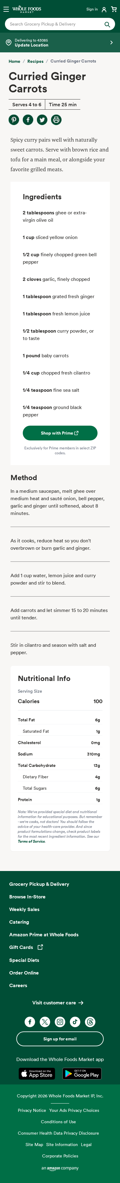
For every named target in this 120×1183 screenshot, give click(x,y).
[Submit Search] (107, 24)
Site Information (62, 1144)
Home (14, 61)
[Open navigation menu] (6, 9)
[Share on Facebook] (28, 120)
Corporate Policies (60, 1156)
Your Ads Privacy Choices (74, 1110)
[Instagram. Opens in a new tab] (60, 1022)
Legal (86, 1144)
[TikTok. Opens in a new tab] (75, 1022)
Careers (18, 985)
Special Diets (24, 960)
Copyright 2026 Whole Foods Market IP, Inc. (60, 1096)
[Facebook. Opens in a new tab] (30, 1022)
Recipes (35, 61)
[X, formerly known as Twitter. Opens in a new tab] (45, 1022)
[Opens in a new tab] (38, 1074)
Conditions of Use (58, 1121)
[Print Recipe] (56, 120)
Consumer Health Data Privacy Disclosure (58, 1133)
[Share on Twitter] (42, 120)
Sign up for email (60, 1039)
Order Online (24, 972)
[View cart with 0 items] (114, 9)
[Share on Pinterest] (14, 120)
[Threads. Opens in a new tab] (90, 1022)
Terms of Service (31, 841)
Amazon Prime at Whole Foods (43, 934)
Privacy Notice (32, 1110)
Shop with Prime (57, 433)
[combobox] (55, 24)
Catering (19, 921)
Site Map (34, 1144)
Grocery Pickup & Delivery (39, 884)
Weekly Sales (24, 909)
